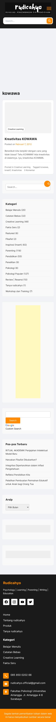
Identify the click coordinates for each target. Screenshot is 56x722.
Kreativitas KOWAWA (21, 139)
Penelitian (10, 262)
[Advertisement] (28, 58)
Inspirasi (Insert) (14, 244)
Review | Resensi (14, 279)
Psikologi (10, 268)
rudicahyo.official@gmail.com (28, 682)
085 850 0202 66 (21, 674)
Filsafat (9, 239)
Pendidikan (11, 256)
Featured (10, 233)
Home (6, 614)
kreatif (8, 170)
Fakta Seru (11, 227)
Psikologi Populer (14, 273)
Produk (7, 625)
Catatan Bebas (13, 216)
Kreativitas (17, 170)
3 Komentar (29, 170)
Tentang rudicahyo (14, 620)
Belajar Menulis (13, 210)
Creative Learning (15, 129)
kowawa (44, 167)
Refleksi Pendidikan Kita (18, 474)
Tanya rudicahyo (14, 285)
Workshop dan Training (17, 291)
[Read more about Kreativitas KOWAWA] (28, 117)
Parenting (10, 250)
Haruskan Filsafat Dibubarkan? (21, 459)
